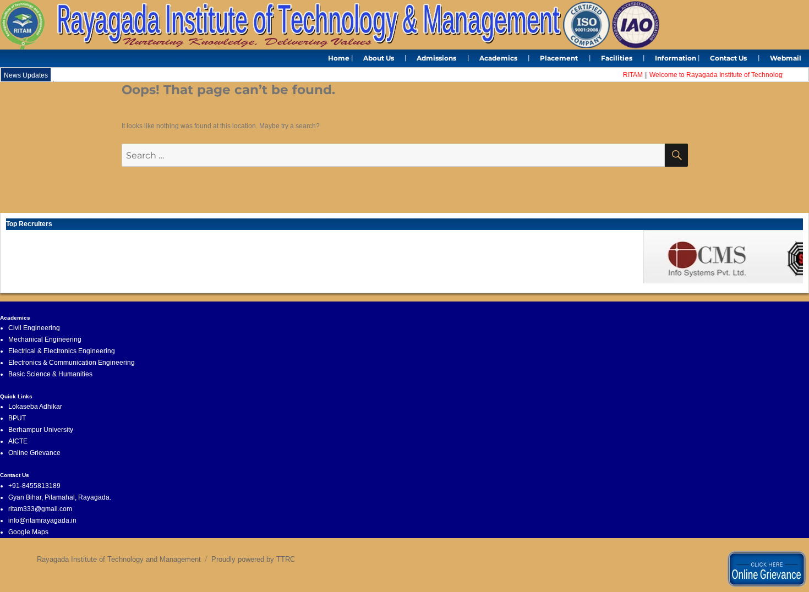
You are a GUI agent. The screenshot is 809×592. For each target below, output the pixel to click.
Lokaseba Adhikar (35, 406)
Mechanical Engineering (44, 339)
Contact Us (728, 58)
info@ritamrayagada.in (42, 520)
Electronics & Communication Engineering (71, 362)
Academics (498, 58)
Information (675, 58)
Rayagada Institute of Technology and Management (119, 559)
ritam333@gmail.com (40, 509)
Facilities (616, 58)
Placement (559, 58)
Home (338, 58)
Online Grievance (34, 453)
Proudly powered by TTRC (253, 559)
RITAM (628, 75)
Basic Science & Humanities (50, 374)
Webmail (785, 58)
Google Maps (28, 532)
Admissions (436, 58)
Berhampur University (40, 430)
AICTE (18, 441)
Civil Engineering (34, 328)
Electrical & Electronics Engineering (61, 351)
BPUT (17, 418)
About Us (378, 58)
